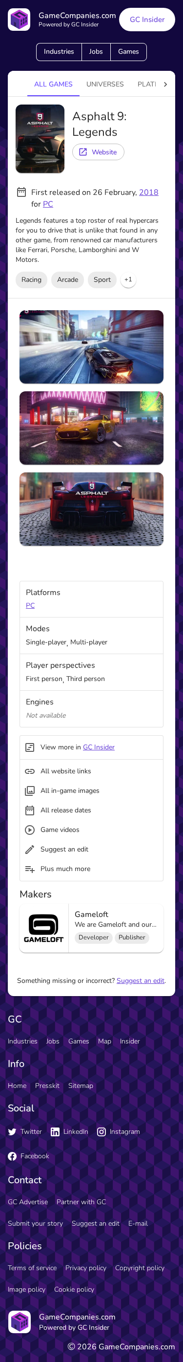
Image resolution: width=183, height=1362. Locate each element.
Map (104, 1041)
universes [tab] (105, 84)
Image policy (26, 1289)
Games (128, 51)
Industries (59, 51)
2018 (149, 192)
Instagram (125, 1131)
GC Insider (147, 19)
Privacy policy (85, 1268)
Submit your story (35, 1223)
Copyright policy (139, 1268)
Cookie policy (74, 1289)
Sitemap (80, 1085)
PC (48, 204)
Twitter (31, 1131)
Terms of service (32, 1268)
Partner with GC (81, 1202)
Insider (130, 1041)
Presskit (47, 1085)
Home (17, 1085)
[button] (128, 280)
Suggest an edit (140, 980)
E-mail (138, 1223)
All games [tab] (53, 84)
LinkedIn (75, 1131)
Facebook (34, 1156)
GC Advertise (28, 1202)
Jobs (96, 51)
